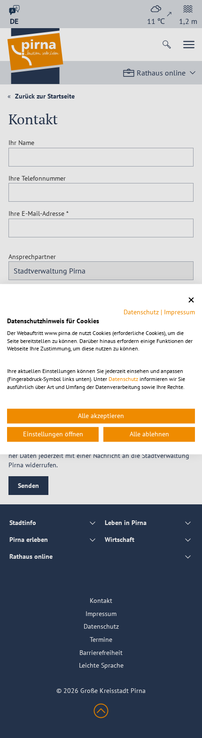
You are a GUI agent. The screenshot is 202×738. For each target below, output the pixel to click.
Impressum (179, 312)
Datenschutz (141, 312)
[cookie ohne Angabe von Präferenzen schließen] (191, 300)
